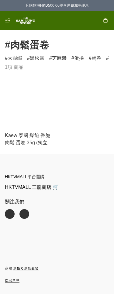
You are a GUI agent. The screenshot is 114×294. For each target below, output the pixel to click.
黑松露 (37, 58)
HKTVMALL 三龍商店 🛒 (32, 187)
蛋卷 (96, 58)
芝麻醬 (59, 58)
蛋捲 (79, 58)
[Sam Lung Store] (25, 20)
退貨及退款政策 (26, 268)
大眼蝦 (15, 58)
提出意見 (12, 281)
